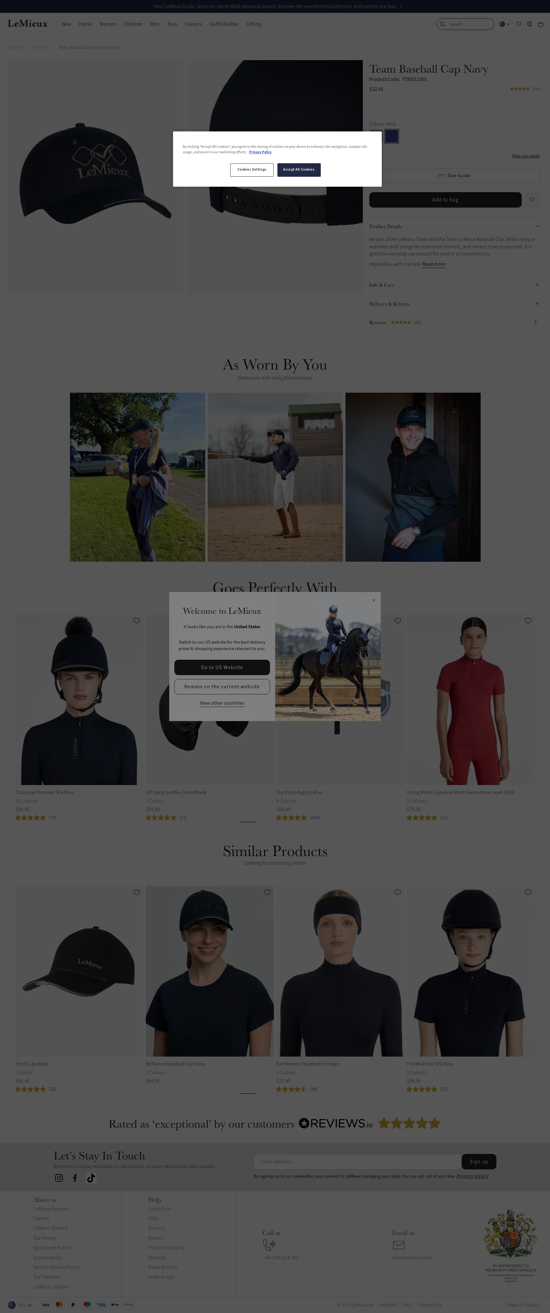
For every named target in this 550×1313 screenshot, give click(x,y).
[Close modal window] (373, 600)
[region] (277, 159)
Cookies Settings (252, 169)
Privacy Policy (260, 152)
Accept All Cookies (298, 169)
